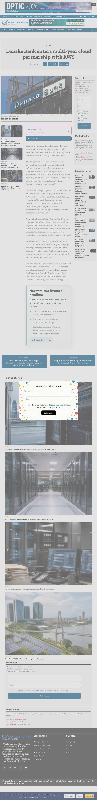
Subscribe (48, 413)
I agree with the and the (51, 406)
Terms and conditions (60, 404)
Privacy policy (52, 407)
